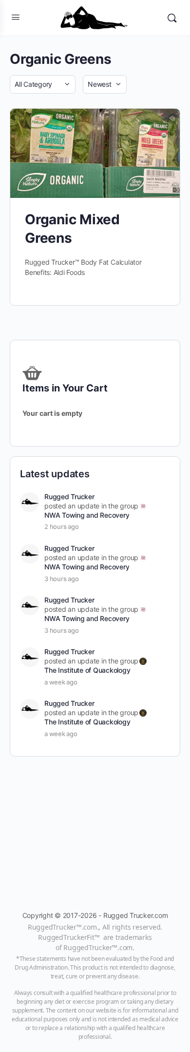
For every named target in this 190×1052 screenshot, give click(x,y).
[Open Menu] (15, 16)
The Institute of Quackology (87, 670)
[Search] (172, 18)
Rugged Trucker (69, 496)
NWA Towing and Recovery (86, 515)
